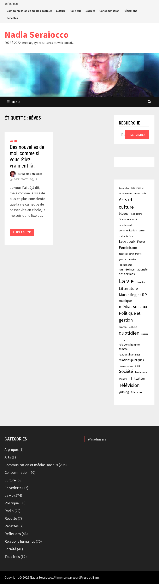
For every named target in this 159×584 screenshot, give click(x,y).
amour (137, 193)
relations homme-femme (130, 347)
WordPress (80, 577)
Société (90, 11)
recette (122, 340)
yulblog (124, 392)
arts (144, 193)
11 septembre (125, 193)
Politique (75, 11)
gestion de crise (127, 259)
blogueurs (136, 213)
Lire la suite (22, 232)
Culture (60, 11)
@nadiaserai (97, 439)
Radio (9, 510)
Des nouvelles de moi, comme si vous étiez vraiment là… (27, 156)
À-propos (12, 449)
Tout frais (12, 556)
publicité (133, 327)
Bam (95, 577)
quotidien (129, 333)
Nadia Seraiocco (37, 34)
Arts (8, 457)
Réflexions (130, 11)
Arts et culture (126, 203)
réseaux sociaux (126, 366)
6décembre (137, 187)
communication (128, 230)
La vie (13, 140)
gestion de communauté (130, 253)
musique (125, 300)
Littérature (128, 288)
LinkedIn (140, 282)
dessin (142, 230)
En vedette (13, 487)
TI (130, 378)
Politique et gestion (130, 316)
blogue (124, 213)
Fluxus (141, 242)
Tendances (141, 371)
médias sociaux (133, 306)
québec (144, 334)
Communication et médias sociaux (29, 11)
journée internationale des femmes (133, 271)
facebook (127, 241)
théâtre (123, 378)
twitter (139, 378)
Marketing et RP (133, 294)
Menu (16, 102)
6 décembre (124, 188)
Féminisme (128, 247)
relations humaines (129, 354)
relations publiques (131, 360)
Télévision (129, 385)
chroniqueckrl (125, 225)
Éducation (137, 392)
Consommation (109, 11)
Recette (11, 518)
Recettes (12, 18)
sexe (137, 365)
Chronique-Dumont (128, 219)
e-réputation (126, 236)
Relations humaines (20, 541)
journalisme (125, 265)
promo (123, 326)
